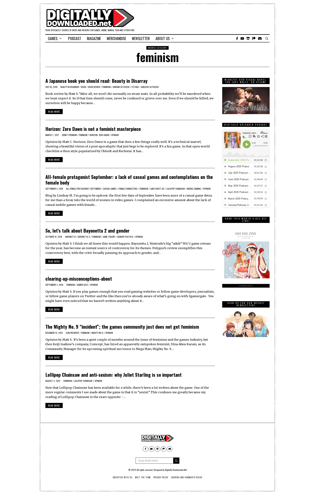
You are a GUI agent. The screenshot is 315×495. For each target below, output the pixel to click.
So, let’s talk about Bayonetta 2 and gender (87, 230)
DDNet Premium (69, 134)
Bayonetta (70, 236)
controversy (72, 332)
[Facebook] (237, 38)
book (83, 86)
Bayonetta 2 (84, 236)
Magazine (94, 38)
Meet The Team (143, 477)
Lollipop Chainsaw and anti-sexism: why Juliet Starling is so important (113, 374)
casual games (109, 188)
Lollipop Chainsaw (175, 188)
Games (53, 38)
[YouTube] (242, 38)
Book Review (94, 86)
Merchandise (116, 38)
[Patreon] (253, 38)
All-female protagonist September (83, 188)
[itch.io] (248, 38)
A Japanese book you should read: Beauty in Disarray (96, 80)
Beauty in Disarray (70, 86)
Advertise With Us (122, 477)
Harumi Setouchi (121, 86)
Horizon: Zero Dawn (99, 134)
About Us (162, 38)
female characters (128, 188)
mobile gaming (194, 188)
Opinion (115, 134)
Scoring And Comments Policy (186, 477)
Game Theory (109, 236)
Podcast (74, 38)
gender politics (125, 236)
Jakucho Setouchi (150, 86)
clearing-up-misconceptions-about (78, 278)
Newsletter (141, 38)
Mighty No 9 (97, 332)
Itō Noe (135, 86)
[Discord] (260, 38)
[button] (176, 461)
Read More (54, 111)
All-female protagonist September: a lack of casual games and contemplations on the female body (129, 179)
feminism (106, 86)
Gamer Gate (82, 284)
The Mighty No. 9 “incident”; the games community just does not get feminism (122, 326)
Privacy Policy (160, 477)
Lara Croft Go (157, 188)
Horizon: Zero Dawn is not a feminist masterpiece (93, 128)
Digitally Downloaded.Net (176, 469)
